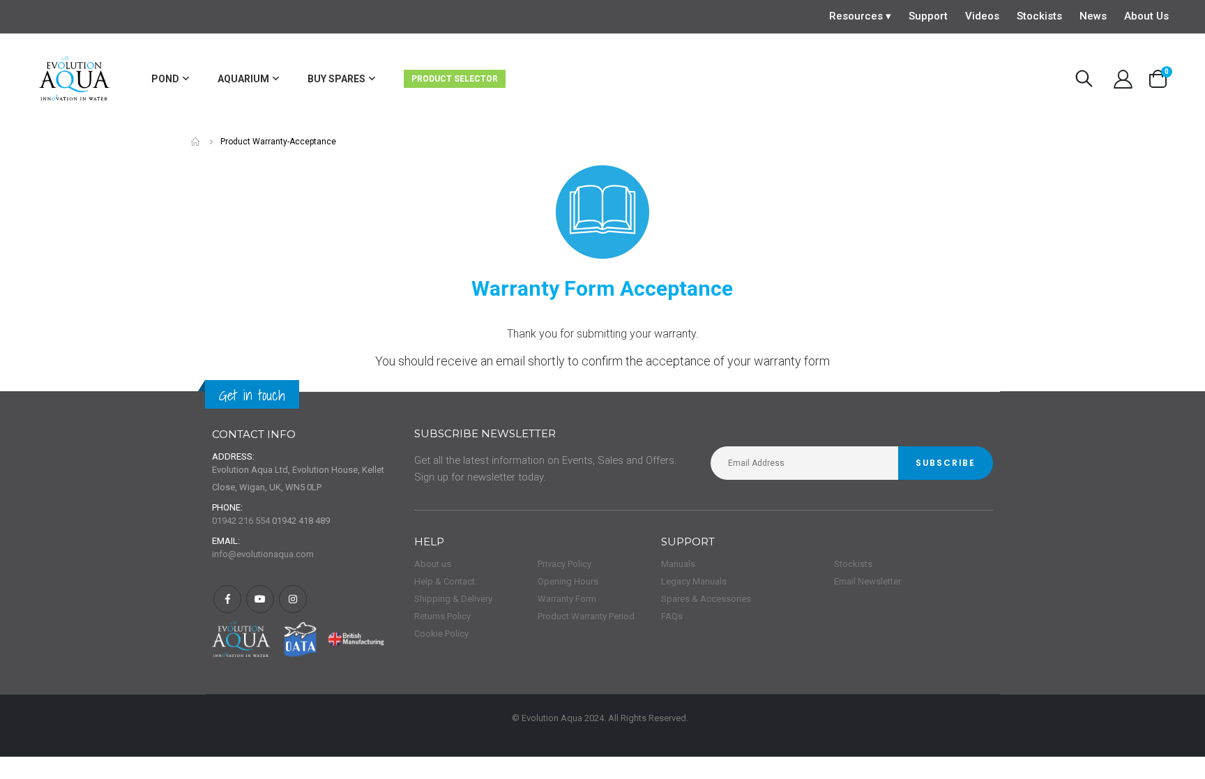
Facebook (227, 599)
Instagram (293, 599)
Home (196, 142)
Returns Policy (442, 616)
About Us (1146, 16)
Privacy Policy (564, 564)
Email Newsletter (867, 581)
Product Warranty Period (586, 616)
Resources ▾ (860, 16)
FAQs (672, 616)
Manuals (678, 564)
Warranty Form (567, 598)
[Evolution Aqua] (75, 79)
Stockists (1039, 16)
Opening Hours (568, 581)
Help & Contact (444, 581)
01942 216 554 (241, 520)
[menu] (405, 79)
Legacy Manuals (694, 581)
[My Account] (1122, 79)
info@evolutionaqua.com (263, 554)
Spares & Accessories (706, 598)
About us (432, 564)
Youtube (260, 599)
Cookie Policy (441, 633)
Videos (982, 16)
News (1093, 16)
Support (928, 16)
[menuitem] (170, 79)
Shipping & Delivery (453, 598)
